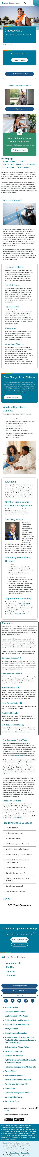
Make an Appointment (19, 986)
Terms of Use (10, 1088)
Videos (26, 167)
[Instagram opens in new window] (32, 1000)
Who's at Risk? (8, 164)
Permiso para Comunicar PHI (16, 1084)
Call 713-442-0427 (13, 397)
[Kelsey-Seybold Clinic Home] (11, 3)
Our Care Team (8, 167)
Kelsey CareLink (11, 1029)
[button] (19, 828)
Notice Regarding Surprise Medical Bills (20, 1067)
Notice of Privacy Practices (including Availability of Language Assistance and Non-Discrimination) (20, 1040)
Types (21, 161)
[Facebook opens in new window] (6, 1000)
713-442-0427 (20, 614)
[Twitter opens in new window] (12, 1000)
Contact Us (19, 995)
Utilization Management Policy (17, 1092)
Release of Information (14, 1075)
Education (20, 164)
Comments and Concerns (15, 1011)
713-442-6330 (24, 604)
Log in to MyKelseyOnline (19, 940)
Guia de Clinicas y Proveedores (17, 1024)
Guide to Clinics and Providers (17, 1020)
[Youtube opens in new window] (19, 1000)
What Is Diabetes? (9, 161)
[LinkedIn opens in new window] (26, 1000)
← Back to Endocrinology (19, 74)
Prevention (31, 164)
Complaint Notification (14, 1097)
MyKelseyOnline (10, 612)
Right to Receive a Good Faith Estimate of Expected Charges (20, 1061)
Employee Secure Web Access (16, 1016)
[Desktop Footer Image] (13, 959)
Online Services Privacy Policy (17, 1047)
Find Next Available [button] (19, 150)
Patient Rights (10, 1071)
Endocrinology (7, 45)
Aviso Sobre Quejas (12, 1101)
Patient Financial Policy (14, 1051)
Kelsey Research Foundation (16, 1033)
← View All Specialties (20, 60)
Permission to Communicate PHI (18, 1080)
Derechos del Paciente (14, 1055)
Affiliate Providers (12, 1007)
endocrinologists (18, 755)
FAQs (19, 167)
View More (19, 109)
